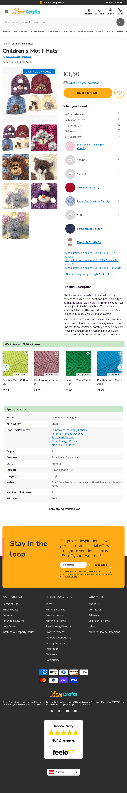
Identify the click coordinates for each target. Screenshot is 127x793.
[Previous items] (6, 367)
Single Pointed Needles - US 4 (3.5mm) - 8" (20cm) (93, 268)
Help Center (9, 626)
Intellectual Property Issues (18, 632)
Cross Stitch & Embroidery (83, 31)
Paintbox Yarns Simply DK (46, 382)
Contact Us (95, 609)
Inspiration (52, 648)
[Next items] (121, 367)
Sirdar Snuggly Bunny (64, 441)
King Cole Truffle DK (63, 445)
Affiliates (94, 615)
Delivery (7, 615)
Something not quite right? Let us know (91, 274)
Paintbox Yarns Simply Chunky (69, 430)
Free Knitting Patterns (58, 626)
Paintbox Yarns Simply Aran (78, 382)
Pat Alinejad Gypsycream (18, 56)
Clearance (51, 654)
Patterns (20, 31)
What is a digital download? (84, 83)
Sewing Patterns (55, 643)
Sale (110, 31)
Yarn (6, 31)
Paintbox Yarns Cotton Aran (110, 382)
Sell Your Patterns (99, 620)
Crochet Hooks (54, 615)
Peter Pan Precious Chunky (67, 433)
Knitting (37, 31)
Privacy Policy (71, 576)
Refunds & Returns (13, 620)
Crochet (54, 31)
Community (52, 660)
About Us (94, 604)
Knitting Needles (55, 609)
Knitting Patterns (56, 620)
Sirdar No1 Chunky (63, 437)
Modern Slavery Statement (104, 632)
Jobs (91, 626)
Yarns (49, 604)
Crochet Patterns (56, 632)
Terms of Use (10, 604)
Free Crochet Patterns (58, 637)
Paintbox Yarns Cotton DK (15, 382)
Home (5, 43)
